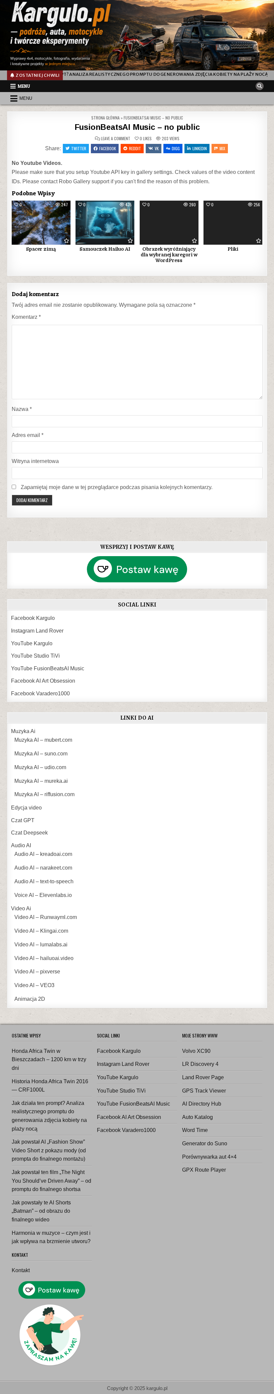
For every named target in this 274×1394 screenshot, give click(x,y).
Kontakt (21, 1270)
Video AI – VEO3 (34, 985)
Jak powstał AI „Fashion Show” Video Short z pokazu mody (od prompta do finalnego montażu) (49, 1150)
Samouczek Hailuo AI (105, 249)
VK (157, 148)
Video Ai (21, 908)
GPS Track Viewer (204, 1091)
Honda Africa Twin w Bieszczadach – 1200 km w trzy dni (49, 1059)
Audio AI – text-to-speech (44, 881)
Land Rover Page (203, 1077)
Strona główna (105, 118)
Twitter (78, 148)
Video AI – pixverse (37, 971)
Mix (222, 148)
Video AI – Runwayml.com (45, 917)
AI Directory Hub (201, 1104)
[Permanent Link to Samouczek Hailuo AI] (105, 223)
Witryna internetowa (35, 461)
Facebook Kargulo (33, 618)
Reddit (135, 148)
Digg (176, 148)
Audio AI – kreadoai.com (43, 854)
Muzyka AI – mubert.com (43, 740)
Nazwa (22, 409)
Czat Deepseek (29, 833)
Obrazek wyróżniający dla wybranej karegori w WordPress (169, 254)
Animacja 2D (29, 999)
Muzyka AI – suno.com (40, 753)
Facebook (107, 148)
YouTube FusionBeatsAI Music (47, 668)
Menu (24, 86)
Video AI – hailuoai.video (44, 958)
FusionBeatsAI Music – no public (137, 127)
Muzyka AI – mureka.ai (41, 781)
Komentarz (26, 317)
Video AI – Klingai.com (41, 931)
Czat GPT (22, 820)
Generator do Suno (204, 1143)
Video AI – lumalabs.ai (40, 944)
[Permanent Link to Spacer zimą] (41, 223)
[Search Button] (260, 86)
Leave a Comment (115, 139)
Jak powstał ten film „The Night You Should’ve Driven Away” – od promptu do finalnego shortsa (51, 1180)
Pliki (233, 249)
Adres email (27, 435)
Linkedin (199, 148)
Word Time (195, 1130)
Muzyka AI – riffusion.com (44, 794)
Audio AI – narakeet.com (43, 868)
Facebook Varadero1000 (40, 693)
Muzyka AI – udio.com (40, 767)
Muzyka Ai (23, 731)
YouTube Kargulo (31, 643)
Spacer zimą (41, 249)
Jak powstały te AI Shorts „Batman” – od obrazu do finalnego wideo (41, 1211)
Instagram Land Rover (37, 631)
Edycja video (26, 807)
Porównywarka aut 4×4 (209, 1157)
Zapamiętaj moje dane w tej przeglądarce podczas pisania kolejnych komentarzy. (117, 487)
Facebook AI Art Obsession (43, 681)
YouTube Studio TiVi (35, 656)
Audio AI (21, 845)
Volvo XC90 (196, 1051)
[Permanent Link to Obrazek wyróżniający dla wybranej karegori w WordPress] (169, 223)
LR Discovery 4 (200, 1064)
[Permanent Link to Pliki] (232, 223)
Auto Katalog (197, 1117)
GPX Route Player (204, 1170)
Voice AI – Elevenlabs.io (43, 895)
